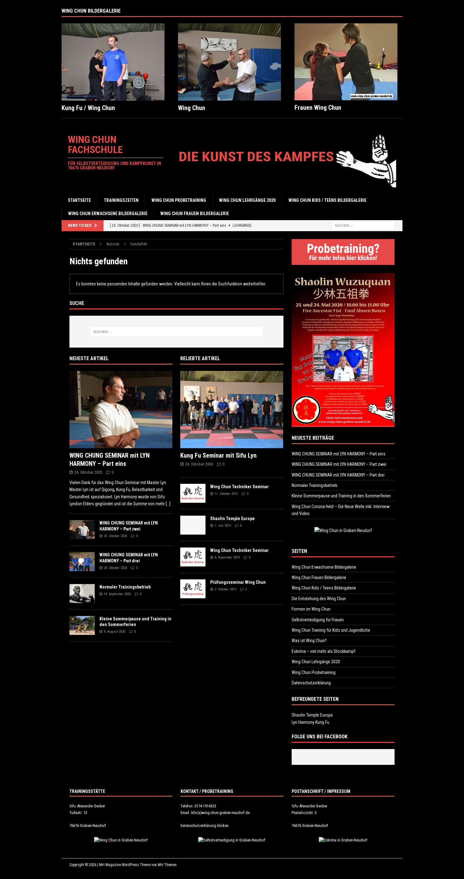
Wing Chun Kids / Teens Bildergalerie (327, 200)
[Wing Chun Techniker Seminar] (192, 493)
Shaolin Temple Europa (312, 715)
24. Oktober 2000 (199, 464)
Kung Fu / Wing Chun (88, 108)
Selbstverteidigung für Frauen (318, 619)
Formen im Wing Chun (311, 609)
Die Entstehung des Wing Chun (319, 598)
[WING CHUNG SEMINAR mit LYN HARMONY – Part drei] (82, 561)
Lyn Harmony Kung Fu (310, 722)
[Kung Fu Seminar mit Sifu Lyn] (231, 409)
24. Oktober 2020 (88, 472)
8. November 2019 (227, 557)
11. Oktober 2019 (226, 494)
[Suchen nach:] (363, 225)
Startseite (79, 200)
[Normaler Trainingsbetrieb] (82, 593)
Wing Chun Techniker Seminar (239, 486)
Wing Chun (191, 108)
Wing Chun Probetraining (179, 200)
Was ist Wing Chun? (309, 640)
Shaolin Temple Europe (232, 518)
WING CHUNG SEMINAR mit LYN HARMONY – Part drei (338, 475)
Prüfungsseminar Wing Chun (238, 582)
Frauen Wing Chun (317, 107)
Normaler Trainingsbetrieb (125, 586)
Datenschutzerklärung (311, 682)
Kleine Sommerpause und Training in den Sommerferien (341, 495)
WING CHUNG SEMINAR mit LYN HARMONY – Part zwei (339, 464)
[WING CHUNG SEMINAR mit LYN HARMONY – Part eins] (121, 409)
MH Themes (167, 865)
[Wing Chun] (232, 62)
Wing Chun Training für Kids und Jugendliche (331, 630)
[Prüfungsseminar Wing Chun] (192, 588)
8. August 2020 (114, 632)
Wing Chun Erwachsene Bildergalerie (107, 213)
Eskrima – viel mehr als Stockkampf (323, 651)
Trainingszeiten (121, 200)
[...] (168, 503)
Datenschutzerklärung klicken (205, 825)
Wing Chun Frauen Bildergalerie (194, 213)
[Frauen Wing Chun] (348, 62)
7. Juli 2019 (223, 526)
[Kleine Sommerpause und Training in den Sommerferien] (82, 625)
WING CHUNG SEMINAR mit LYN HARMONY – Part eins (338, 453)
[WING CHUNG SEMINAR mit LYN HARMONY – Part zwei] (82, 529)
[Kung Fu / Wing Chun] (116, 62)
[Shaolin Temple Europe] (192, 525)
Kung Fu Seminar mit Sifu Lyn (218, 455)
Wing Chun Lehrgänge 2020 (247, 200)
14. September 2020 (117, 594)
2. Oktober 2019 (225, 589)
